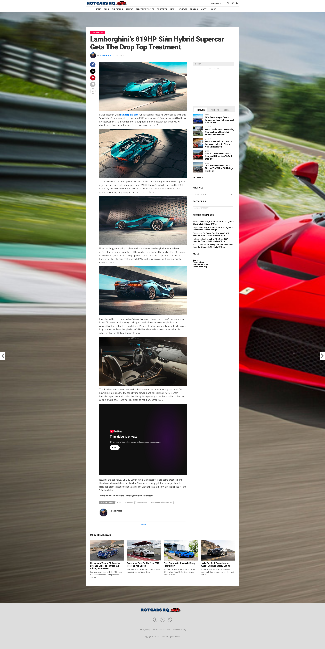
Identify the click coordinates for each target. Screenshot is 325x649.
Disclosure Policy (179, 629)
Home (98, 9)
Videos (204, 9)
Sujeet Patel (105, 55)
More (213, 9)
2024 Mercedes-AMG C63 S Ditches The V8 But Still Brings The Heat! (219, 168)
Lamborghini (142, 502)
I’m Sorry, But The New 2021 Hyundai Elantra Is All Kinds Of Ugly (213, 222)
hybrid (119, 502)
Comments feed (200, 264)
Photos (194, 9)
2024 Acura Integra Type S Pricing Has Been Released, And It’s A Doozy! (219, 120)
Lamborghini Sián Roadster (161, 502)
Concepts (162, 9)
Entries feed (198, 262)
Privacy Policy (144, 629)
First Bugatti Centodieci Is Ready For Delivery (179, 564)
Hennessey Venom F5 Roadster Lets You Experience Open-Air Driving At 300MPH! (105, 566)
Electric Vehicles (145, 9)
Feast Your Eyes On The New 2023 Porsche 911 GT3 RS (143, 564)
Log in (196, 259)
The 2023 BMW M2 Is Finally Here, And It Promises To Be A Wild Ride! (218, 156)
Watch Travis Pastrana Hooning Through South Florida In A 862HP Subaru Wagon (219, 132)
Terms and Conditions (161, 629)
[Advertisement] (162, 19)
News (172, 9)
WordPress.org (200, 266)
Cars (106, 9)
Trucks (129, 9)
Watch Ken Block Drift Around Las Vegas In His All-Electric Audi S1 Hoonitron (218, 144)
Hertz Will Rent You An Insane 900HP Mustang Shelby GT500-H (216, 564)
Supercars (117, 9)
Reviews (182, 9)
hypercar (129, 502)
